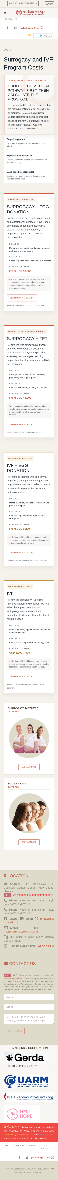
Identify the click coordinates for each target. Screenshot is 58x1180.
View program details (22, 298)
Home (7, 1145)
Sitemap (20, 1145)
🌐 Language (45, 35)
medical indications (13, 978)
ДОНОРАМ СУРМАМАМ (22, 3)
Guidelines (9, 1134)
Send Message (14, 1031)
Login (50, 4)
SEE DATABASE (29, 767)
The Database (46, 1134)
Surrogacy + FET (27, 338)
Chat (30, 28)
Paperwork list (25, 1134)
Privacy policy (38, 1145)
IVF (10, 593)
